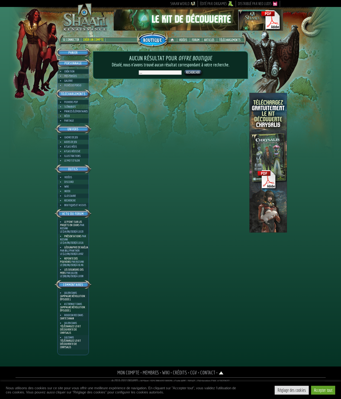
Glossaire (70, 196)
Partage (69, 120)
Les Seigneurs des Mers (72, 271)
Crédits (180, 372)
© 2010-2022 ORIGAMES (125, 381)
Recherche (70, 200)
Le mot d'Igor (72, 160)
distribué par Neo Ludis (255, 3)
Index (67, 191)
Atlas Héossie (72, 151)
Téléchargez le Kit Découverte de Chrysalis (70, 329)
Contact (207, 372)
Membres (151, 372)
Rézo (67, 116)
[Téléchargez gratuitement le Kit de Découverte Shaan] (198, 28)
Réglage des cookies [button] (291, 390)
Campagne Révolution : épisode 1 (73, 297)
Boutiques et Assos (75, 205)
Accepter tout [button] (323, 390)
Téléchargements (230, 40)
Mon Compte (128, 372)
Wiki (66, 186)
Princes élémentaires (76, 111)
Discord (69, 182)
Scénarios (70, 106)
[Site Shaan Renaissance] (84, 30)
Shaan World (180, 3)
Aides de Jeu (70, 142)
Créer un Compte (93, 39)
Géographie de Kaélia (76, 247)
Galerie (68, 80)
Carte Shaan (67, 318)
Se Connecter (71, 39)
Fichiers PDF (71, 102)
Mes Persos (70, 76)
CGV (193, 372)
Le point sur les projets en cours (71, 223)
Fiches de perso (72, 85)
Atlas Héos (70, 146)
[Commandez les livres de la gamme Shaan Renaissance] (152, 39)
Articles (209, 40)
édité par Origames (213, 3)
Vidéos (183, 40)
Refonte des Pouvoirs (69, 260)
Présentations (72, 236)
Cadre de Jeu (71, 137)
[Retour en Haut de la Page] (221, 372)
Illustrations (72, 156)
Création (69, 71)
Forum (195, 40)
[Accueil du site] (173, 40)
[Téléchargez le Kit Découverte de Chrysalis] (268, 231)
